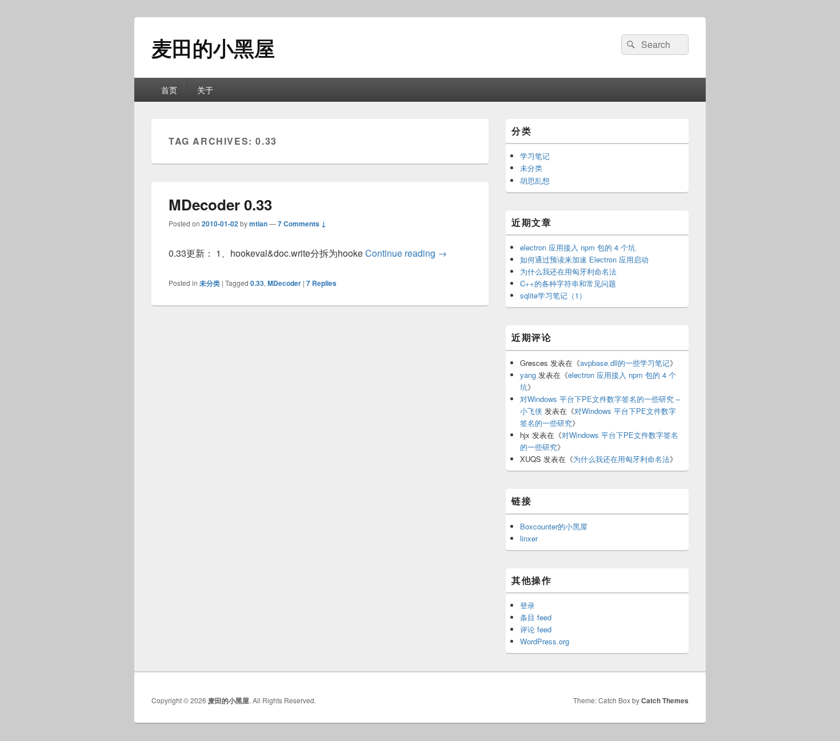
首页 (169, 89)
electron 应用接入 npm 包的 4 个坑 (577, 247)
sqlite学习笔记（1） (553, 295)
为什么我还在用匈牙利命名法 (568, 271)
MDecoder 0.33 (220, 204)
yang (528, 374)
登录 (527, 605)
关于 (205, 89)
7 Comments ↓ (302, 223)
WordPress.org (544, 641)
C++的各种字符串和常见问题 (568, 283)
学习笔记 (535, 155)
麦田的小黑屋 (213, 47)
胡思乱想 (535, 180)
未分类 (209, 283)
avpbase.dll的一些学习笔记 (625, 362)
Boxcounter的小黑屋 (553, 526)
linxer (529, 538)
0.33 (257, 283)
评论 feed (535, 629)
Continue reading (406, 253)
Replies (321, 283)
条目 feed (535, 617)
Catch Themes (665, 700)
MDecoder (284, 283)
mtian (258, 223)
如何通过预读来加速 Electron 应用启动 (584, 259)
